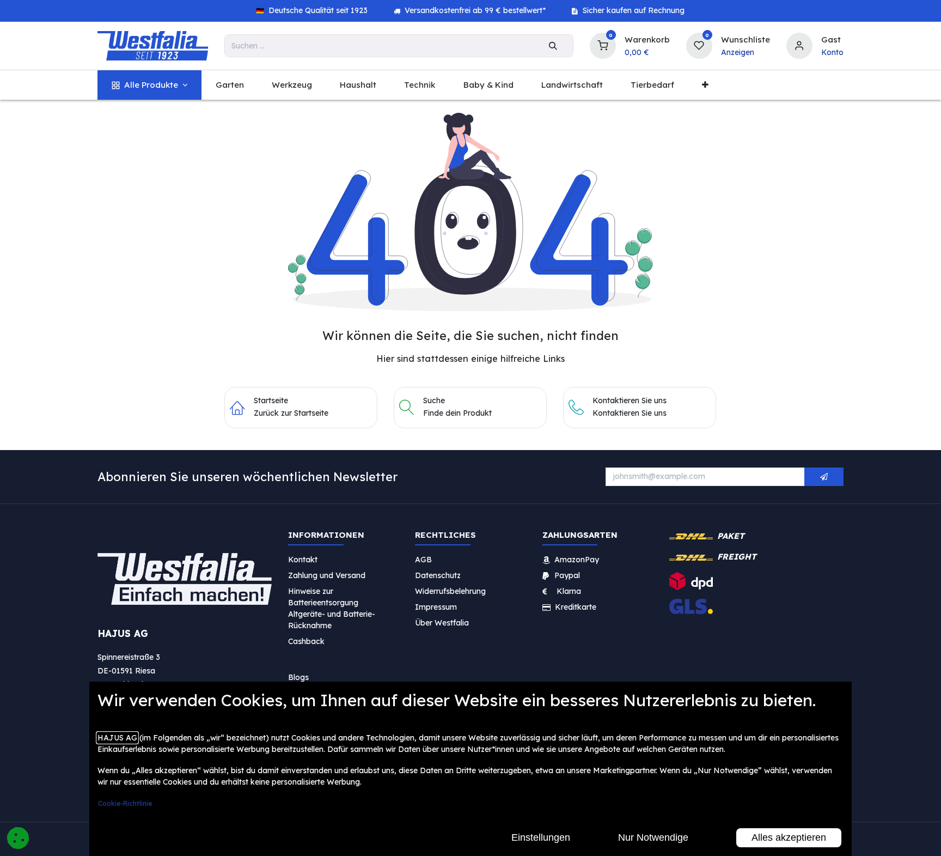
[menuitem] (149, 85)
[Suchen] (553, 46)
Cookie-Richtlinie (125, 803)
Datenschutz (438, 575)
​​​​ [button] (824, 477)
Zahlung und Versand (326, 575)
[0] (603, 44)
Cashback (306, 641)
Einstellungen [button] (540, 837)
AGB (423, 559)
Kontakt (302, 559)
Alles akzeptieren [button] (788, 837)
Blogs (298, 677)
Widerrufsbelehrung (451, 591)
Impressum (436, 606)
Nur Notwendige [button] (653, 837)
